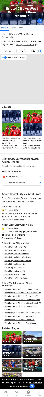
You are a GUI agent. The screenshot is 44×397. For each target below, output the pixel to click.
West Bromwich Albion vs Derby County (21, 323)
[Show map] (39, 51)
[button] (39, 393)
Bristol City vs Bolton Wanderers (18, 257)
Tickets (13, 28)
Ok (32, 386)
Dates (21, 51)
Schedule (4, 28)
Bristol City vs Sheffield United (17, 278)
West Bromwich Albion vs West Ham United (22, 313)
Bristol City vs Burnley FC (15, 271)
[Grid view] (33, 51)
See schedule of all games (13, 220)
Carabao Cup (29, 44)
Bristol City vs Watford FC (15, 274)
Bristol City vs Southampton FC (17, 250)
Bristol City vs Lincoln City (15, 264)
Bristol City (6, 41)
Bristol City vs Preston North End (18, 261)
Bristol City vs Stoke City (15, 267)
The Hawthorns (18, 235)
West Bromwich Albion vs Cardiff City (20, 320)
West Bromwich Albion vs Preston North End (23, 293)
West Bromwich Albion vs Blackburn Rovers (22, 300)
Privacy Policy (35, 382)
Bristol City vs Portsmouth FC (17, 254)
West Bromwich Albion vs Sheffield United (22, 289)
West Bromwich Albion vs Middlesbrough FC (23, 303)
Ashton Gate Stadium (20, 216)
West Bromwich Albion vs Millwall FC (19, 316)
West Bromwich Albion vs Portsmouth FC (21, 296)
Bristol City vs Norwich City (16, 247)
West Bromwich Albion (26, 41)
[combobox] (9, 51)
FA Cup (19, 44)
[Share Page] (39, 20)
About (21, 28)
